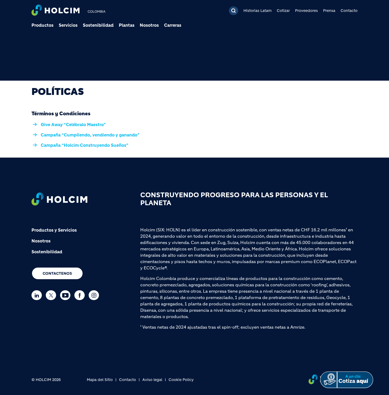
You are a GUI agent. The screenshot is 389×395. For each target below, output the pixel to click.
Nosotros (149, 25)
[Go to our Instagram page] (95, 295)
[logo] (55, 10)
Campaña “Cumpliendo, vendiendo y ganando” (90, 134)
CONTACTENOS (57, 273)
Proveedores (306, 10)
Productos (42, 25)
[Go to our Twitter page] (52, 295)
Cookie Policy (181, 379)
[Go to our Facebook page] (80, 295)
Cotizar (283, 10)
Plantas (126, 25)
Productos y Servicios (54, 230)
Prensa (329, 10)
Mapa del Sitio (100, 379)
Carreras (172, 25)
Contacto (349, 10)
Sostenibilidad (98, 25)
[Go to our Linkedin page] (37, 295)
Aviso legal (152, 379)
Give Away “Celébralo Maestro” (73, 124)
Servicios (68, 25)
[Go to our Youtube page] (66, 295)
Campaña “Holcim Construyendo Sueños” (84, 145)
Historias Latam (257, 10)
